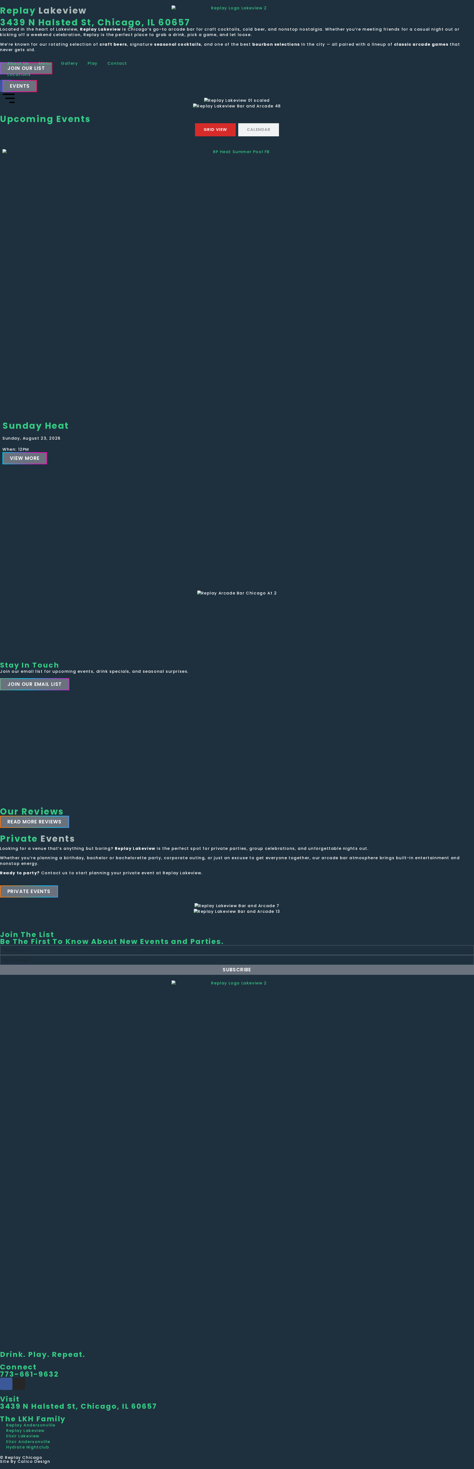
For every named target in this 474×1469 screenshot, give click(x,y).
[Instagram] (19, 1384)
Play (92, 63)
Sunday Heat (35, 426)
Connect (18, 1367)
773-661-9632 (29, 1374)
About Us (18, 63)
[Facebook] (6, 1384)
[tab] (215, 129)
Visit (10, 1399)
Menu (45, 63)
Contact (117, 63)
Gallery (69, 63)
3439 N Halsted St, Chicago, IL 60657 (78, 1406)
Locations (19, 74)
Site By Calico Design (25, 1461)
